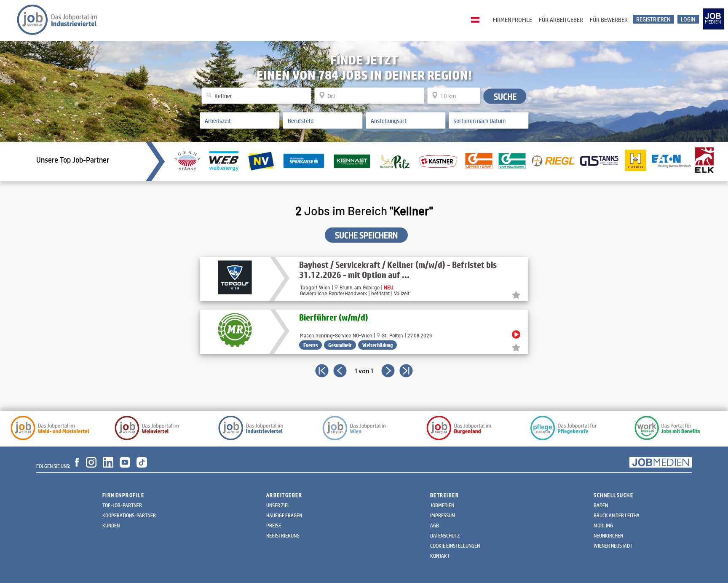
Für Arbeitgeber (561, 19)
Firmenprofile (512, 19)
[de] (477, 20)
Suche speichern (366, 235)
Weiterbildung (377, 345)
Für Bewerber (609, 19)
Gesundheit (340, 345)
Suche (505, 96)
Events (310, 345)
